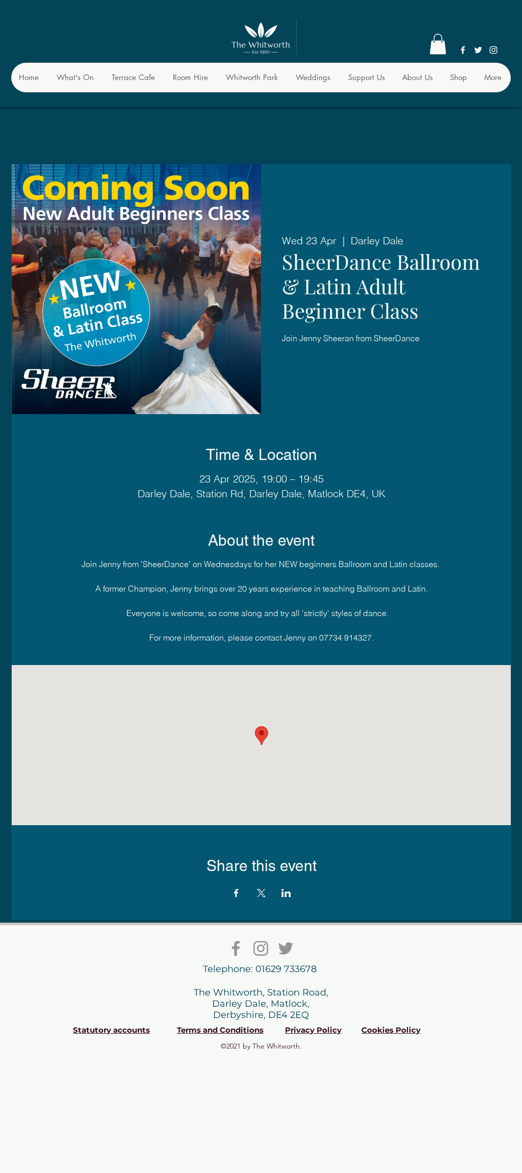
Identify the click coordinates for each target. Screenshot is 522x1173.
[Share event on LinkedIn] (286, 893)
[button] (438, 44)
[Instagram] (493, 50)
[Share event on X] (261, 893)
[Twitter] (478, 50)
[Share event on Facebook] (236, 893)
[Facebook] (463, 50)
